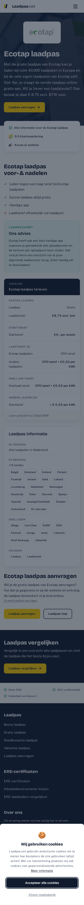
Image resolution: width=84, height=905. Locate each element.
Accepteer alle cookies (42, 883)
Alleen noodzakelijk (42, 894)
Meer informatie (42, 870)
